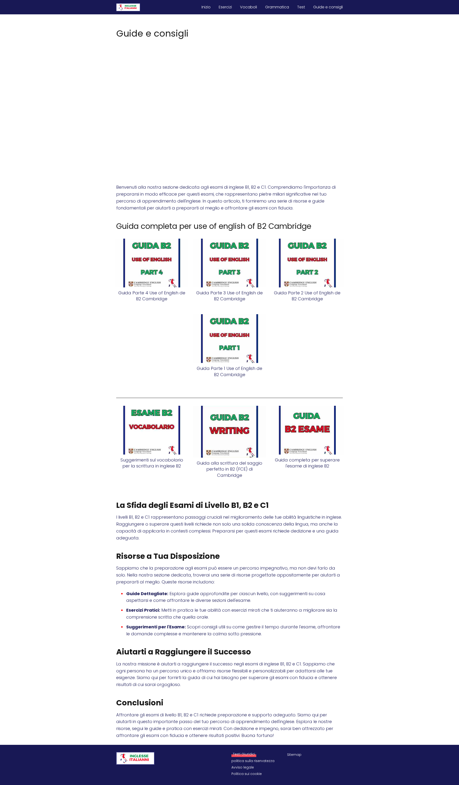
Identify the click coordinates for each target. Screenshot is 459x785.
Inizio (206, 7)
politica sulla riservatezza (252, 760)
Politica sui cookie (246, 773)
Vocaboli (248, 7)
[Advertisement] (229, 75)
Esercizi (225, 7)
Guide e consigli (328, 7)
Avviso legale (242, 767)
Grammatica (277, 7)
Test (301, 7)
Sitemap (294, 754)
